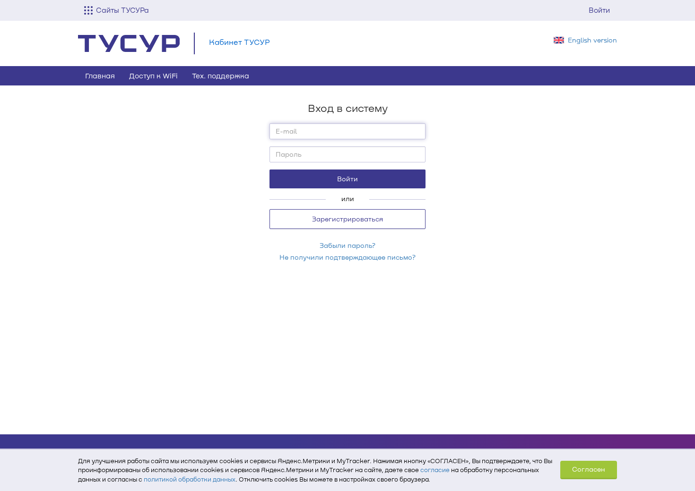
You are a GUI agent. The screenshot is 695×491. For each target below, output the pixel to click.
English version (592, 40)
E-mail (286, 131)
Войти (599, 10)
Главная (100, 75)
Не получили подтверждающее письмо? (347, 257)
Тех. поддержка (220, 75)
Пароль (289, 154)
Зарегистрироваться (347, 219)
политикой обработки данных (189, 479)
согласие (435, 470)
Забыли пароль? (347, 245)
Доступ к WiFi (153, 75)
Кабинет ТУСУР (239, 41)
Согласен (588, 469)
